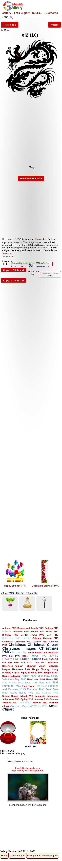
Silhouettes (52, 696)
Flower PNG (38, 655)
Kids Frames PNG (13, 682)
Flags (25, 656)
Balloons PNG (21, 631)
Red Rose (41, 685)
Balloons (7, 631)
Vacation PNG (39, 702)
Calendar (36, 638)
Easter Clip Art (43, 652)
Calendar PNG (50, 638)
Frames (35, 659)
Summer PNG (41, 699)
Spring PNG (27, 699)
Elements (52, 13)
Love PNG (31, 682)
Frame (24, 659)
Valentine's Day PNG (21, 706)
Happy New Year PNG (36, 675)
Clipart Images (17, 855)
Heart (30, 679)
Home (4, 855)
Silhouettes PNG (11, 699)
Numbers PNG (11, 685)
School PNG (26, 696)
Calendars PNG (23, 641)
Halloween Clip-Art (12, 666)
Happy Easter (51, 672)
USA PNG (25, 702)
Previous (11, 24)
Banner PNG (37, 631)
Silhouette (40, 696)
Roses (13, 692)
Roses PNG (26, 692)
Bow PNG (52, 635)
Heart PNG (39, 679)
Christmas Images (19, 648)
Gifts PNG (39, 662)
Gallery (6, 13)
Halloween (53, 662)
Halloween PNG (21, 669)
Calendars (7, 641)
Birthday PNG (10, 635)
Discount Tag (19, 652)
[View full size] (31, 98)
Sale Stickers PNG (47, 692)
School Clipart (10, 696)
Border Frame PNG (32, 635)
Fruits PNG (48, 659)
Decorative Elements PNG (45, 585)
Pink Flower (28, 686)
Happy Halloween (11, 676)
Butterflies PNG (11, 638)
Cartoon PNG (40, 641)
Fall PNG (14, 656)
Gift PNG (26, 662)
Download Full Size (31, 178)
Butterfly (26, 638)
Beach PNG (52, 631)
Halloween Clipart (35, 666)
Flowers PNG (10, 659)
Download (7, 253)
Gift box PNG (10, 662)
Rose (48, 689)
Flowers (53, 655)
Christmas (17, 645)
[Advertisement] (31, 132)
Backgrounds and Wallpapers (42, 855)
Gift (56, 659)
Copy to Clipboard (13, 270)
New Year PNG (49, 682)
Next (55, 24)
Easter (31, 652)
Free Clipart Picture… (28, 13)
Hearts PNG (52, 679)
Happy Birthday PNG (15, 585)
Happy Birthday (41, 669)
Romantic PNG (35, 689)
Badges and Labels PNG (30, 628)
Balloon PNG (52, 628)
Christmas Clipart (43, 645)
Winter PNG (40, 706)
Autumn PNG (9, 628)
